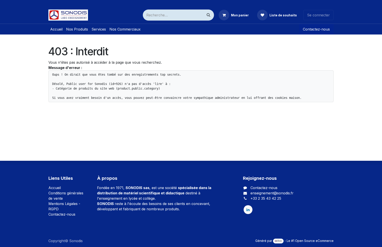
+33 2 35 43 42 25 (265, 198)
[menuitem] (56, 29)
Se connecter (318, 15)
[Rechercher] (208, 15)
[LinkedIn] (248, 209)
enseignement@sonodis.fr (272, 193)
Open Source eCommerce (314, 241)
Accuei (54, 188)
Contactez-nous (316, 29)
